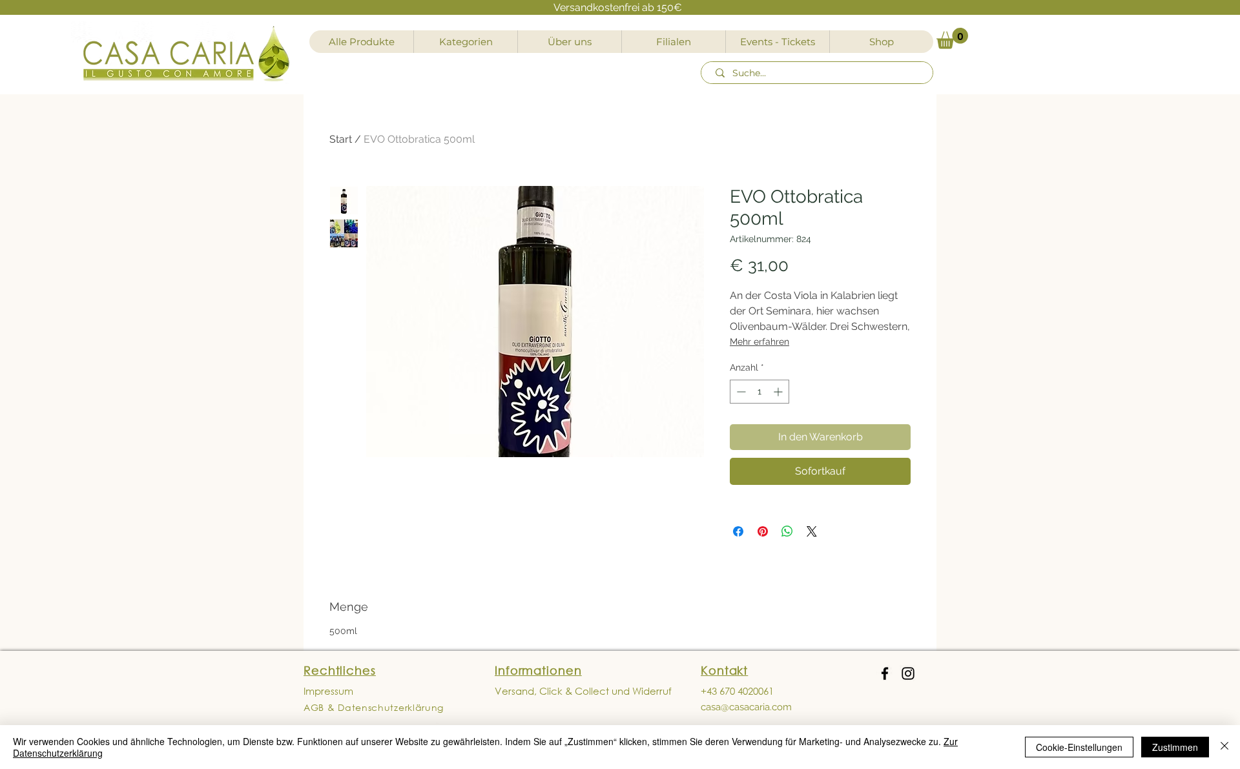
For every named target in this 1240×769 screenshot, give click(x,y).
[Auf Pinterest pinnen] (762, 531)
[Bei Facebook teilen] (738, 531)
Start (340, 139)
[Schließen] (1224, 747)
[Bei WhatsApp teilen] (787, 531)
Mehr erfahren (759, 341)
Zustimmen (1175, 747)
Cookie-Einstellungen (1079, 747)
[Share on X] (812, 531)
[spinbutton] (759, 391)
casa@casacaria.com (746, 707)
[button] (952, 38)
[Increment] (779, 391)
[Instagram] (908, 673)
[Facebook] (884, 673)
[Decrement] (740, 391)
